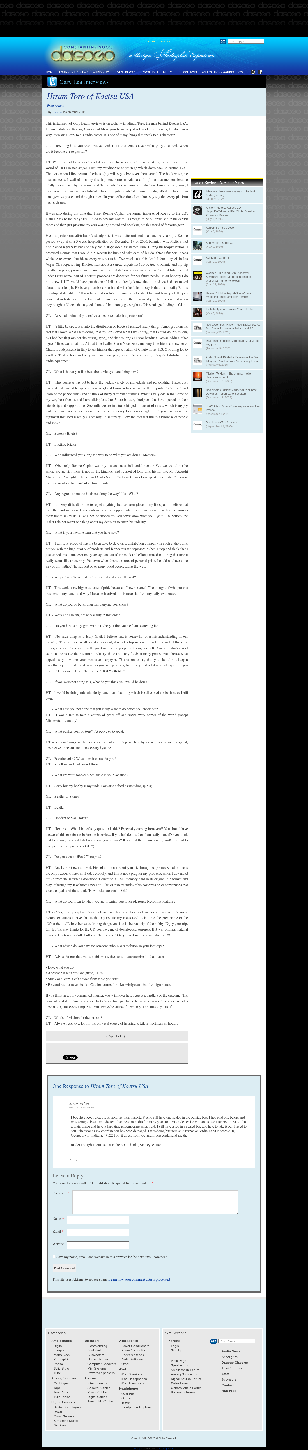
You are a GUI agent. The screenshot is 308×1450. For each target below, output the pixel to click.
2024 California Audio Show (222, 72)
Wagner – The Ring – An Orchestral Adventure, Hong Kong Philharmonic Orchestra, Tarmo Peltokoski (228, 276)
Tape (57, 1388)
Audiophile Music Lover (220, 227)
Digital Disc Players (67, 1407)
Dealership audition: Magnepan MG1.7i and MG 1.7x (233, 342)
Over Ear (127, 1393)
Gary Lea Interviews (84, 81)
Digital (58, 1346)
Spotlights (230, 1357)
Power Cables (97, 1392)
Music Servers (64, 1416)
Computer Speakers (101, 1364)
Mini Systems (96, 1368)
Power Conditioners (135, 1346)
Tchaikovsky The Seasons (222, 422)
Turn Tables (62, 1397)
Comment (61, 1192)
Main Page (178, 1361)
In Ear (125, 1402)
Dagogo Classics (235, 1362)
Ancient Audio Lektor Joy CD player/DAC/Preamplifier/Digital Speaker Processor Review (230, 211)
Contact (165, 41)
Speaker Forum (182, 1365)
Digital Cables (97, 1397)
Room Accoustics (133, 1350)
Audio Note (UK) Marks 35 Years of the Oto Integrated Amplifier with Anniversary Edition (233, 359)
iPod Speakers (131, 1374)
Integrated (61, 1350)
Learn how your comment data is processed (139, 1279)
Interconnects (97, 1383)
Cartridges (61, 1383)
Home (50, 72)
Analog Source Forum (186, 1374)
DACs (58, 1411)
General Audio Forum (186, 1388)
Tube (57, 1373)
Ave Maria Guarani (217, 258)
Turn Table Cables (100, 1401)
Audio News (101, 72)
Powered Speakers (101, 1373)
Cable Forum (180, 1383)
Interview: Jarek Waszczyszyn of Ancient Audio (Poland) (230, 193)
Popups (138, 1448)
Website (58, 1243)
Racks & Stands (132, 1355)
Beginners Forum (183, 1392)
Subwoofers (95, 1355)
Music (167, 72)
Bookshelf (94, 1350)
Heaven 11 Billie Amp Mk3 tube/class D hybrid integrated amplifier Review (230, 295)
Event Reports (126, 72)
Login (175, 1346)
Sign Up (176, 1350)
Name (58, 1218)
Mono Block (62, 1355)
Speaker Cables (98, 1388)
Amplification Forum (185, 1370)
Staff (151, 41)
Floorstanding (97, 1346)
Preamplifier (62, 1359)
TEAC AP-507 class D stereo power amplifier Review (233, 408)
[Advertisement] (154, 19)
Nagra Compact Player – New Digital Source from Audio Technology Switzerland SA (233, 326)
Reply (73, 1160)
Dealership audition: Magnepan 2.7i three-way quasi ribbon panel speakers (232, 391)
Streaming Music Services (66, 1423)
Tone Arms (61, 1392)
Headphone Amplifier (136, 1407)
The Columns (187, 72)
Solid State (61, 1368)
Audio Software (132, 1359)
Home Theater (97, 1359)
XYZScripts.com (165, 1448)
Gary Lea (57, 112)
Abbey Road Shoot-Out (220, 242)
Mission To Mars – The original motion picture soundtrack (229, 375)
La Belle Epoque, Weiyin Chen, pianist (229, 309)
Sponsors (229, 1379)
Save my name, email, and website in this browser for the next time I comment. (112, 1256)
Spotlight (150, 72)
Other (125, 1364)
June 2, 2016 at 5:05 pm (81, 1107)
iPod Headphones (134, 1379)
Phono (58, 1364)
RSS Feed (229, 1391)
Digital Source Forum (186, 1379)
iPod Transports (132, 1383)
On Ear (126, 1398)
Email (58, 1231)
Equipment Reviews (73, 72)
